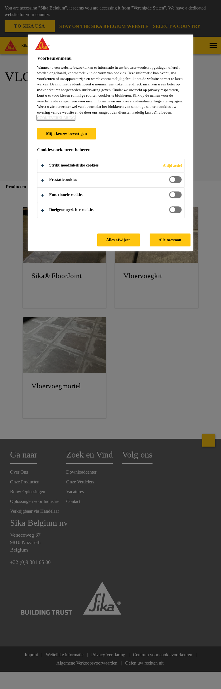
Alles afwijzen (118, 240)
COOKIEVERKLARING (56, 118)
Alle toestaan (170, 240)
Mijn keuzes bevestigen (66, 133)
